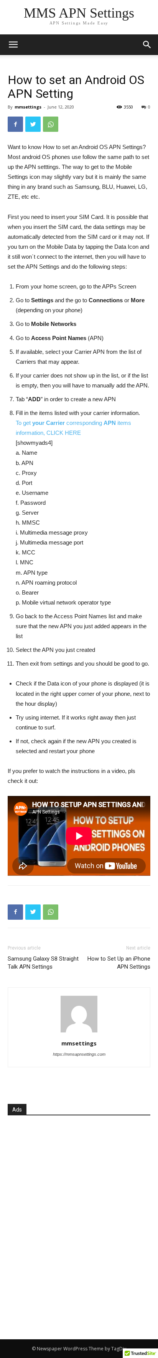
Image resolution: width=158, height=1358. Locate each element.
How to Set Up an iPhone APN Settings (118, 962)
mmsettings (28, 107)
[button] (147, 44)
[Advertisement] (79, 1220)
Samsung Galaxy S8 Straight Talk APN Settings (43, 962)
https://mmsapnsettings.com (79, 1054)
